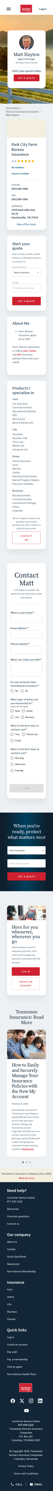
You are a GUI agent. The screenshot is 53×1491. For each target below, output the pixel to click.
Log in (42, 9)
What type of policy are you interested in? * (24, 701)
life (19, 354)
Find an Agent (13, 107)
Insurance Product (19, 267)
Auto (10, 1289)
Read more (28, 1148)
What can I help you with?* (26, 659)
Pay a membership (17, 1359)
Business (12, 1311)
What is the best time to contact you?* (25, 751)
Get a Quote (26, 876)
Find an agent (14, 1366)
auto (25, 350)
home (33, 350)
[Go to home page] (26, 11)
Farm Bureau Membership (21, 1271)
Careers (11, 1249)
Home (10, 1297)
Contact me (26, 537)
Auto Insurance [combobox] (21, 272)
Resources (13, 1209)
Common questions (18, 1216)
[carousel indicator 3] (30, 1162)
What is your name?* (22, 612)
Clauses (11, 1319)
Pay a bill (12, 1352)
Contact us (13, 1223)
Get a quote (26, 77)
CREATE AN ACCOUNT (26, 983)
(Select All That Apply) (19, 706)
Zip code (15, 282)
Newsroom (13, 1264)
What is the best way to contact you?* (25, 727)
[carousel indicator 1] (23, 1162)
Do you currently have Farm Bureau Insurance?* (25, 684)
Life (9, 1304)
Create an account (17, 1344)
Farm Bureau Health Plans (21, 1374)
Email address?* (20, 628)
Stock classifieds (16, 1256)
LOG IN (25, 971)
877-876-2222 (14, 1201)
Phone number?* (20, 644)
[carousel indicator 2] (26, 1162)
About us (12, 1241)
